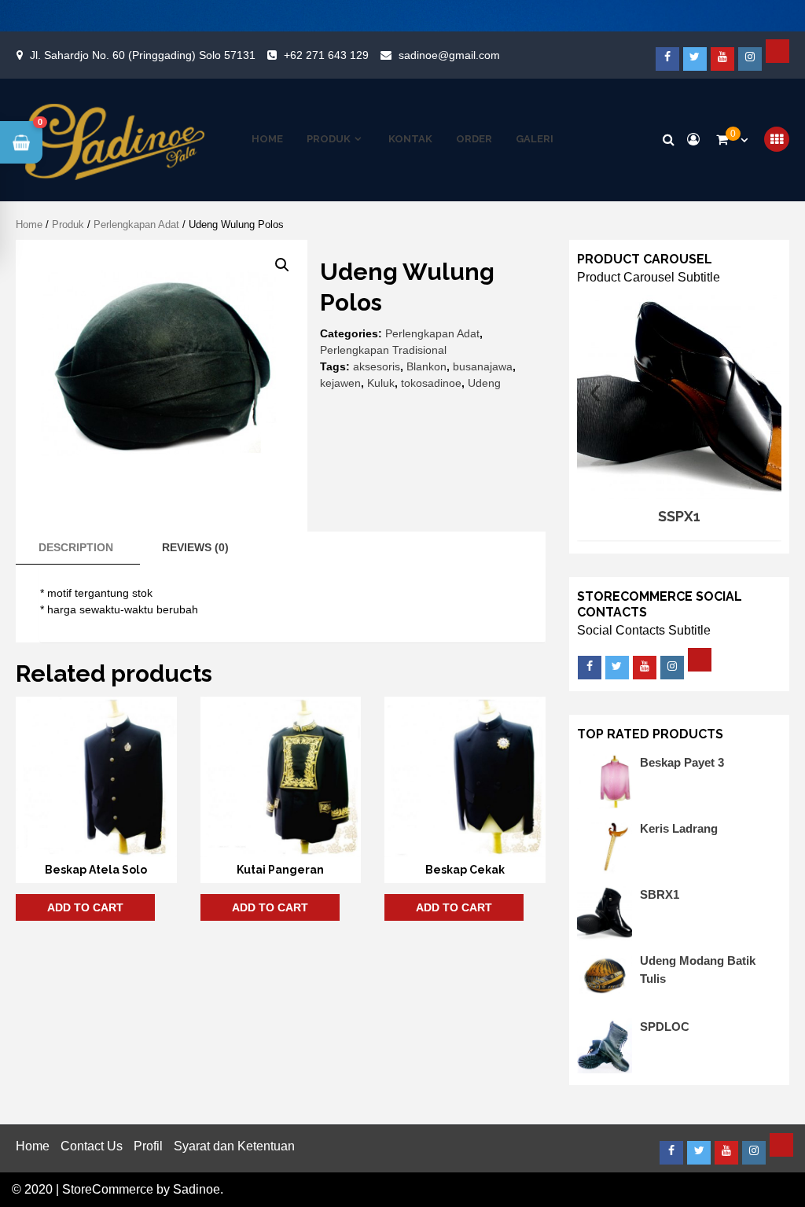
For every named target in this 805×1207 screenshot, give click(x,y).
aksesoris (376, 366)
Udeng (484, 383)
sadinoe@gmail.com (449, 55)
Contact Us (92, 1146)
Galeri (534, 139)
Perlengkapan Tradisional (383, 350)
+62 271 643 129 (326, 55)
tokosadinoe (431, 383)
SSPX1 (679, 516)
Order (474, 139)
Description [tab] (76, 547)
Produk (329, 139)
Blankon (426, 366)
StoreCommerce (107, 1189)
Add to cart (85, 907)
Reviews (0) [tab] (195, 547)
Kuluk (381, 383)
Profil (148, 1146)
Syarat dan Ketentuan (234, 1146)
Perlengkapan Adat (136, 224)
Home (267, 139)
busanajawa (483, 366)
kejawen (340, 383)
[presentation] (595, 390)
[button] (282, 265)
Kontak (410, 139)
